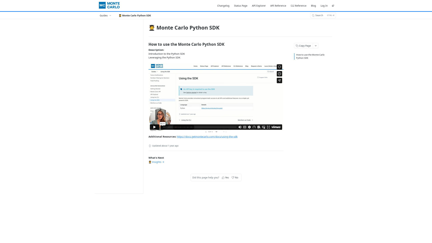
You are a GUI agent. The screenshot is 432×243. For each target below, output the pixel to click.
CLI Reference (298, 5)
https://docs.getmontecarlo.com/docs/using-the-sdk (207, 136)
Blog (313, 5)
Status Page (240, 5)
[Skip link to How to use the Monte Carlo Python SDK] (146, 44)
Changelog (223, 5)
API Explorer (259, 5)
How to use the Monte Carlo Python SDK (310, 56)
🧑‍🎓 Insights (154, 162)
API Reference (278, 5)
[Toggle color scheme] (333, 5)
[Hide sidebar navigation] (142, 106)
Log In (324, 5)
